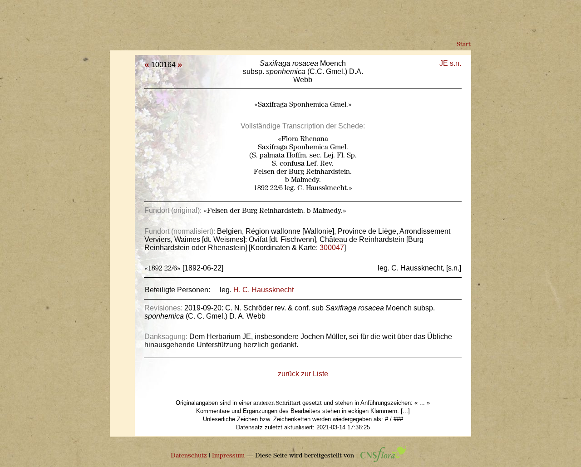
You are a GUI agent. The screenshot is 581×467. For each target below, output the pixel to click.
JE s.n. (450, 63)
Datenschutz (189, 456)
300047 (332, 247)
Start (464, 45)
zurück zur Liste (303, 374)
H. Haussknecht (263, 290)
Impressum (228, 456)
